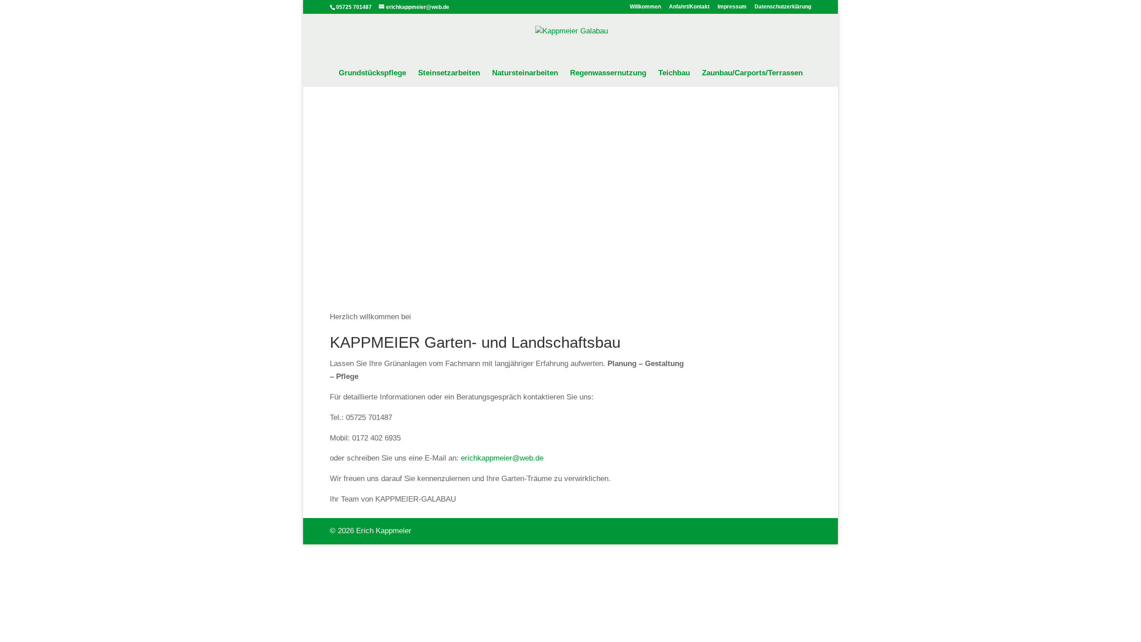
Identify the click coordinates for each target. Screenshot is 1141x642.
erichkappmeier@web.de (502, 458)
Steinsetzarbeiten (449, 73)
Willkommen (645, 7)
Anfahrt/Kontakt (689, 7)
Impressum (732, 7)
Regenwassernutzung (608, 73)
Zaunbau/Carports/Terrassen (752, 73)
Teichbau (674, 73)
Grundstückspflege (372, 73)
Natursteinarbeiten (525, 73)
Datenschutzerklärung (783, 7)
